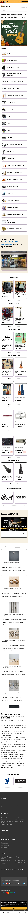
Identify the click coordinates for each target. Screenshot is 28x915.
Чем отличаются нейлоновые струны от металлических (11, 666)
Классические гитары (14, 355)
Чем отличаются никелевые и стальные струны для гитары (13, 640)
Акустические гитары (14, 329)
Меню (25, 913)
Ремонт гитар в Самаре (6, 864)
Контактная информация (8, 839)
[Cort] (7, 497)
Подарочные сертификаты (7, 806)
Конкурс (16, 804)
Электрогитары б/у (14, 303)
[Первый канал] (7, 781)
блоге (17, 547)
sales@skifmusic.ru (5, 847)
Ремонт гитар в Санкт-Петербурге (6, 862)
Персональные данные (20, 834)
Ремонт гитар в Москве (20, 860)
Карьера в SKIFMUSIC (19, 821)
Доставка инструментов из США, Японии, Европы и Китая (7, 857)
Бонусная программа (19, 806)
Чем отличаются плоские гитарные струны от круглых (13, 615)
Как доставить (4, 803)
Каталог (8, 913)
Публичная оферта (5, 834)
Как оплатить (18, 801)
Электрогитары (14, 277)
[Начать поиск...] (25, 10)
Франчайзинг (18, 817)
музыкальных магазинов (9, 242)
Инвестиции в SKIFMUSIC (6, 824)
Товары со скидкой (14, 433)
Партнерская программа (20, 819)
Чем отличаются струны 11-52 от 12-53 (11, 588)
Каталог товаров (4, 801)
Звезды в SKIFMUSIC (9, 514)
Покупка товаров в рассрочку (19, 857)
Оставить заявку (4, 833)
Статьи (2, 804)
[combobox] (14, 10)
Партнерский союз (5, 817)
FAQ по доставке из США (20, 833)
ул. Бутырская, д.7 (23, 7)
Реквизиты (3, 819)
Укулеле (14, 381)
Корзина (19, 913)
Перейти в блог (14, 706)
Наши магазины (5, 754)
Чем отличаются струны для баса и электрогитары (10, 563)
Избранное (14, 913)
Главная (2, 913)
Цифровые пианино (14, 407)
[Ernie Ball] (21, 497)
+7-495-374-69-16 (5, 845)
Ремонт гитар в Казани (20, 862)
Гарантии (17, 803)
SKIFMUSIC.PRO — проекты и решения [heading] (12, 869)
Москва (25, 5)
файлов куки (4, 905)
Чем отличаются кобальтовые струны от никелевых (11, 692)
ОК (14, 908)
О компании (3, 815)
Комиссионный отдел (5, 860)
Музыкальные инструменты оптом (7, 822)
